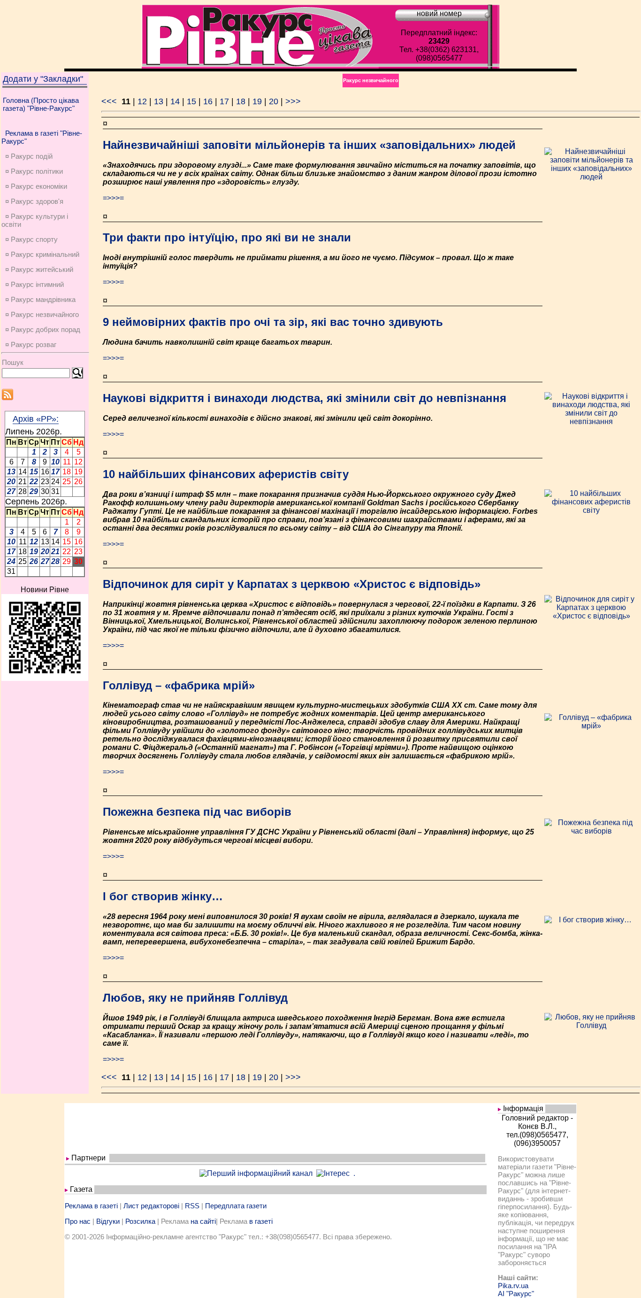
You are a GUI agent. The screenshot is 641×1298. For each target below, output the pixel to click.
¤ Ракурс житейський (39, 269)
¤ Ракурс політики (34, 171)
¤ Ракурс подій (29, 156)
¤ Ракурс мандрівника (40, 299)
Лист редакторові (151, 1206)
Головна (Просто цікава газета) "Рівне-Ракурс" (41, 104)
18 (240, 101)
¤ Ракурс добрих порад (42, 329)
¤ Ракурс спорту (31, 239)
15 (191, 101)
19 (257, 101)
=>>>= (113, 198)
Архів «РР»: (36, 419)
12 (142, 101)
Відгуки (108, 1221)
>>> (293, 101)
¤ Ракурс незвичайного (42, 314)
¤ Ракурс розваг (30, 344)
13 (158, 101)
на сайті (203, 1221)
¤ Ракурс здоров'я (34, 201)
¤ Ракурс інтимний (34, 284)
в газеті (261, 1221)
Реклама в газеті (91, 1206)
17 (224, 101)
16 (208, 101)
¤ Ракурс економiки (36, 186)
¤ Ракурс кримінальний (42, 254)
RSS (192, 1206)
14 (175, 101)
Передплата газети (236, 1206)
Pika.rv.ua (513, 1286)
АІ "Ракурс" (516, 1294)
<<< (110, 101)
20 (273, 101)
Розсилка (140, 1221)
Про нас (78, 1221)
